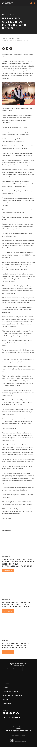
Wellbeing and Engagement (13, 695)
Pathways (6, 699)
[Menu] (34, 3)
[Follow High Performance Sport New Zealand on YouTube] (17, 713)
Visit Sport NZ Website (11, 717)
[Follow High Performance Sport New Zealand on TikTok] (11, 713)
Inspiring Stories (14, 38)
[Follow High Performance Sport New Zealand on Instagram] (4, 713)
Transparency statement (18, 735)
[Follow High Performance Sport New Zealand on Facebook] (7, 713)
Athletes (6, 679)
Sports (5, 687)
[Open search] (31, 3)
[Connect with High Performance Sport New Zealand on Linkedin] (14, 713)
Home (3, 38)
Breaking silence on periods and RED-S (15, 40)
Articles (16, 14)
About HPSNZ (7, 703)
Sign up (26, 669)
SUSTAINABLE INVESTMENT (11, 691)
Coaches (6, 683)
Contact (6, 710)
